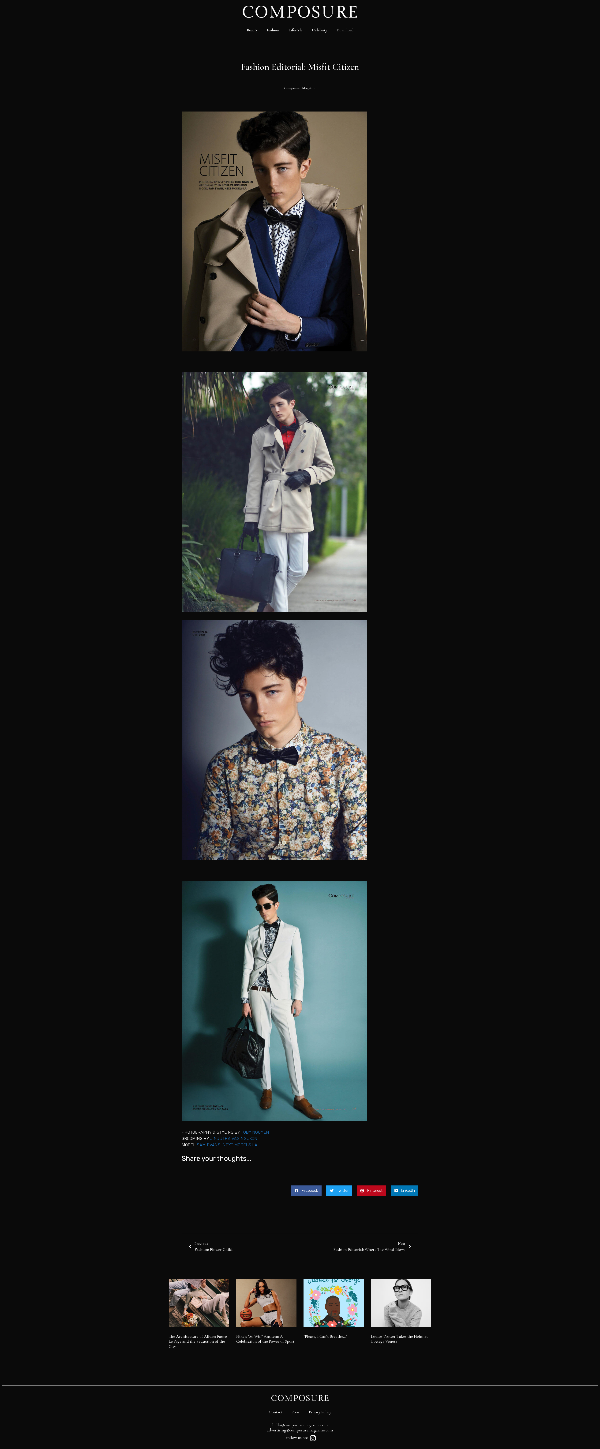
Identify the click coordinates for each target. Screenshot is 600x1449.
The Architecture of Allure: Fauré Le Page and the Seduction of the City (198, 1341)
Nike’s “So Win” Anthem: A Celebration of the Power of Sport (265, 1339)
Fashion (273, 30)
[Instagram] (313, 1438)
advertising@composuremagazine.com (300, 1430)
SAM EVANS (209, 1144)
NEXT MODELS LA (240, 1144)
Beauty (252, 30)
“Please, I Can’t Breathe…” (325, 1336)
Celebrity (319, 30)
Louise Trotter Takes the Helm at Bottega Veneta (399, 1339)
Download (345, 30)
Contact (275, 1412)
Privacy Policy (320, 1412)
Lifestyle (296, 30)
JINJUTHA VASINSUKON (233, 1138)
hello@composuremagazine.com (300, 1424)
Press (296, 1412)
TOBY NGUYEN (255, 1132)
